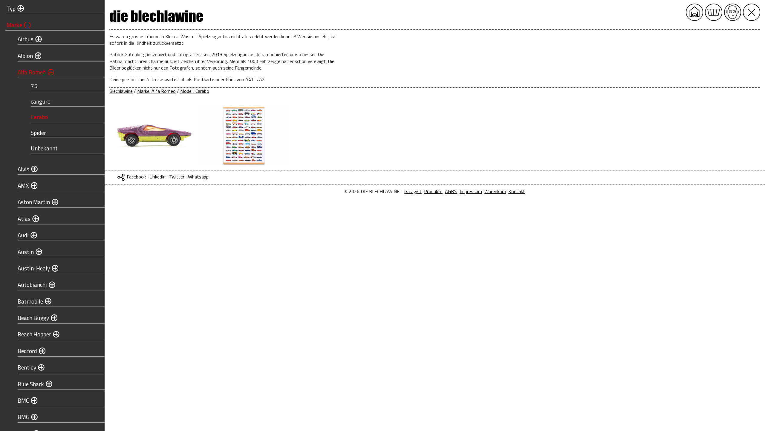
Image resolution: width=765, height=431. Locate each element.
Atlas (24, 218)
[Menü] (751, 12)
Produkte (433, 191)
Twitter (176, 176)
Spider (38, 132)
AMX (23, 185)
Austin (26, 251)
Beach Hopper (34, 334)
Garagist (413, 191)
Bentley (27, 367)
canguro (41, 101)
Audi (23, 235)
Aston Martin (34, 202)
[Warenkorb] (713, 12)
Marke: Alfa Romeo (156, 91)
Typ (11, 8)
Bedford (27, 351)
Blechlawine (121, 91)
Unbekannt (44, 148)
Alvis (23, 169)
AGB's (451, 191)
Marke (14, 25)
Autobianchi (32, 284)
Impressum (471, 191)
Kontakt (516, 191)
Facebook (136, 176)
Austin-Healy (34, 268)
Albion (25, 55)
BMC (23, 400)
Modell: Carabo (194, 91)
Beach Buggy (33, 317)
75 (34, 85)
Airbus (25, 39)
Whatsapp (198, 176)
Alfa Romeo (32, 72)
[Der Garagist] (732, 12)
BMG (23, 416)
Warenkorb (495, 191)
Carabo (39, 117)
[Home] (694, 12)
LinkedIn (157, 176)
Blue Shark (31, 384)
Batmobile (30, 301)
